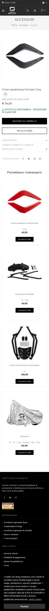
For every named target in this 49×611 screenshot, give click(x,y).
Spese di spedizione (13, 561)
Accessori (23, 25)
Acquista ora (24, 239)
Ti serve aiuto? (11, 538)
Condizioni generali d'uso (15, 522)
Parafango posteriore (24, 294)
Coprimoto (24, 436)
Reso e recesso (11, 534)
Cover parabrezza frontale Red (24, 223)
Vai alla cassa (24, 131)
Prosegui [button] (24, 606)
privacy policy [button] (35, 599)
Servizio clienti (11, 553)
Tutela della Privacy (13, 526)
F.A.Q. (6, 565)
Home (14, 25)
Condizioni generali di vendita (18, 530)
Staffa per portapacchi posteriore (24, 365)
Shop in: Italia (10, 2)
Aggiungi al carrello (24, 121)
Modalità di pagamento (14, 557)
